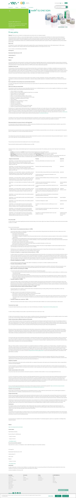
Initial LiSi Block (11, 486)
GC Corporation (40, 477)
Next (66, 11)
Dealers (54, 477)
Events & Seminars (25, 478)
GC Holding (39, 476)
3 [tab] (61, 27)
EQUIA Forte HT (11, 482)
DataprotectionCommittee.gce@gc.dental (50, 306)
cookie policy (65, 111)
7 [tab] (65, 27)
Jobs (23, 476)
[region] (38, 496)
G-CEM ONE (10, 477)
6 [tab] (64, 27)
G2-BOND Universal (11, 476)
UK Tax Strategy (55, 482)
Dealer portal (54, 481)
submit (67, 7)
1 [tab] (58, 27)
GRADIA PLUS (10, 483)
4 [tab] (62, 27)
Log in (66, 3)
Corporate (24, 477)
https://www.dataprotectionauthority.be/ (16, 427)
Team (53, 476)
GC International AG (40, 478)
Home (9, 29)
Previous (10, 11)
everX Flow (10, 488)
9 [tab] (67, 27)
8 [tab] (66, 27)
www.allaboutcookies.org (43, 112)
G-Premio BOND (11, 481)
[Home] (13, 3)
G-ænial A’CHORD (11, 478)
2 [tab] (59, 27)
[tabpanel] (38, 19)
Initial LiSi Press (11, 487)
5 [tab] (63, 27)
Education (54, 478)
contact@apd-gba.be (12, 441)
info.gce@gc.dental (12, 463)
